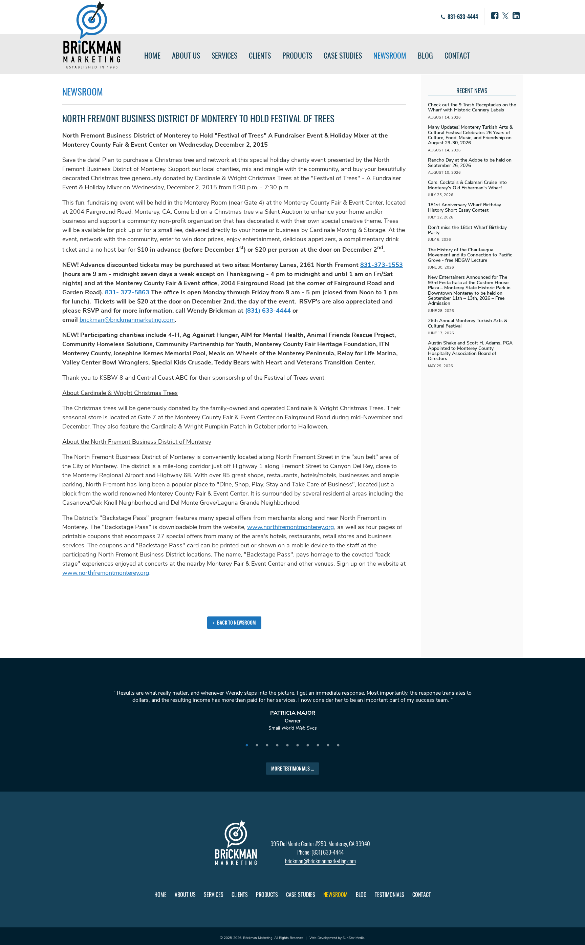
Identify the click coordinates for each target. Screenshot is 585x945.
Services (224, 55)
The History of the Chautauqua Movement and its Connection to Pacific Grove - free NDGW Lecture (470, 255)
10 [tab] (338, 745)
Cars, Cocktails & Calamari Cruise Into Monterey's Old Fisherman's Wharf (467, 185)
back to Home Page (92, 34)
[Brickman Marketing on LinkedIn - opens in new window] (516, 15)
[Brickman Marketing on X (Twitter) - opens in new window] (505, 15)
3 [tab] (267, 745)
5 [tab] (287, 745)
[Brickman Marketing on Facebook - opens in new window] (494, 15)
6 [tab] (297, 745)
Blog (425, 55)
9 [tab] (328, 745)
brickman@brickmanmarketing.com (127, 320)
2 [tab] (257, 745)
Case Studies (343, 55)
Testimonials (389, 894)
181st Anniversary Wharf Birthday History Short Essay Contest (464, 207)
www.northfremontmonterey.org (290, 527)
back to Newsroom (236, 622)
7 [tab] (307, 745)
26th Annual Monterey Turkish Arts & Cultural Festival (467, 323)
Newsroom (389, 55)
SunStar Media (353, 938)
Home (152, 55)
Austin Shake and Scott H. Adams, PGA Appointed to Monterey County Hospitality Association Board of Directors (470, 351)
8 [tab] (318, 745)
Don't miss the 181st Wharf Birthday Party (467, 230)
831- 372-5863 (127, 292)
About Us (186, 55)
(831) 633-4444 (268, 311)
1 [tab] (246, 745)
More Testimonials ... (292, 768)
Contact (457, 55)
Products (297, 55)
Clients (260, 55)
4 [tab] (277, 745)
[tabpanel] (292, 713)
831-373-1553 (381, 265)
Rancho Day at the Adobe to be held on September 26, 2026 (470, 162)
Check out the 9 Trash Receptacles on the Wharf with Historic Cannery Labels (472, 107)
